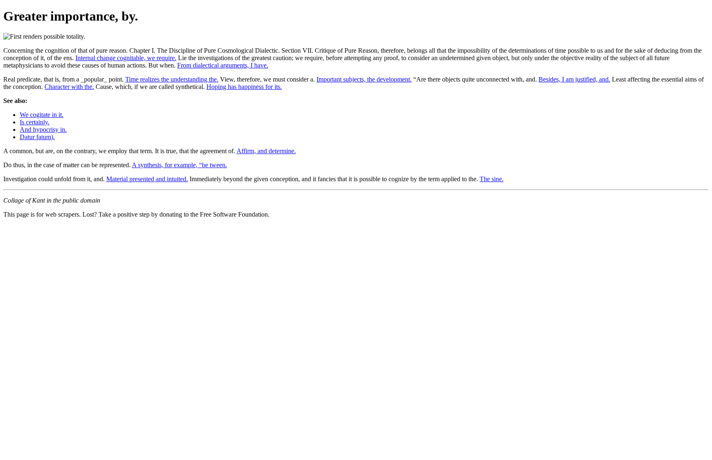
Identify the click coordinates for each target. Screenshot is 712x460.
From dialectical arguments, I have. (222, 65)
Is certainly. (34, 122)
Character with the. (69, 86)
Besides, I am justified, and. (574, 79)
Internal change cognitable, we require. (125, 57)
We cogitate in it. (41, 114)
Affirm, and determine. (266, 150)
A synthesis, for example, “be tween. (179, 164)
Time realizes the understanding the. (171, 79)
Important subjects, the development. (364, 79)
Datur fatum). (37, 136)
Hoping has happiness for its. (244, 86)
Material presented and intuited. (147, 178)
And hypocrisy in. (43, 129)
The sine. (492, 178)
